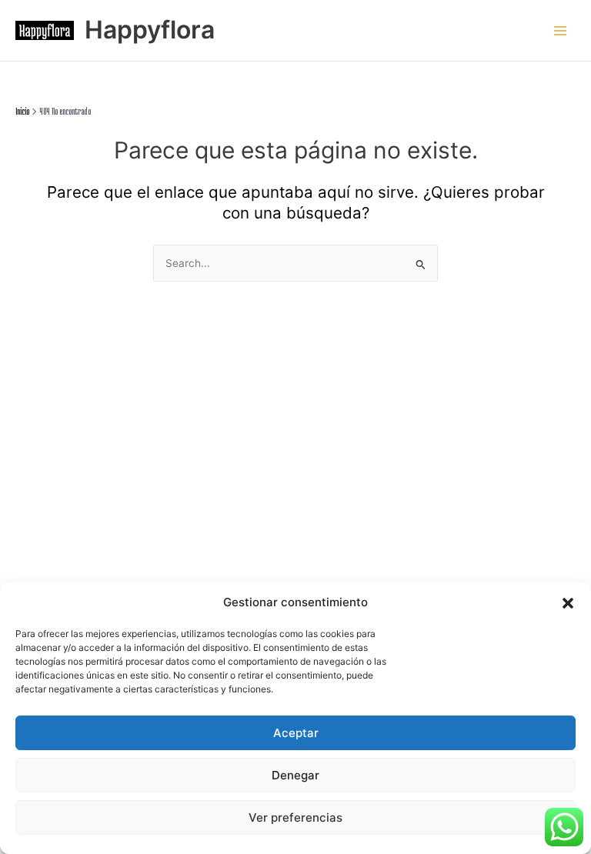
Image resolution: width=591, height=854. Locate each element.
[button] (568, 603)
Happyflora (150, 30)
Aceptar (296, 733)
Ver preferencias (295, 817)
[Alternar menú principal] (561, 30)
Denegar (295, 775)
